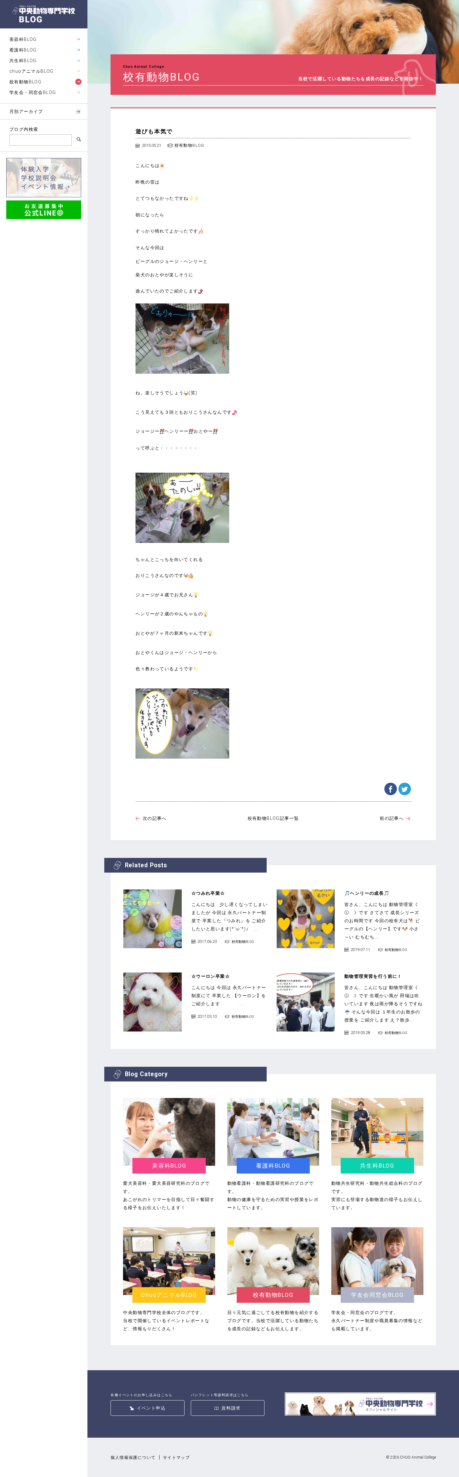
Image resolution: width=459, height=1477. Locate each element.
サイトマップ (176, 1457)
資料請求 (231, 1408)
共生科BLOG (23, 60)
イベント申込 (151, 1408)
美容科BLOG (23, 39)
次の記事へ (154, 818)
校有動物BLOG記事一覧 (273, 818)
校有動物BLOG (25, 81)
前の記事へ (392, 818)
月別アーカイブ (26, 111)
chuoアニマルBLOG (31, 71)
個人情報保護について (133, 1457)
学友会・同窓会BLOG (32, 92)
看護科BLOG (23, 49)
